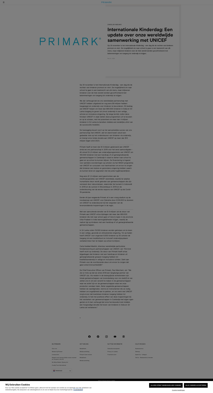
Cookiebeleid (78, 390)
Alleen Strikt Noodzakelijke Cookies (166, 385)
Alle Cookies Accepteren (195, 385)
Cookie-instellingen (178, 390)
